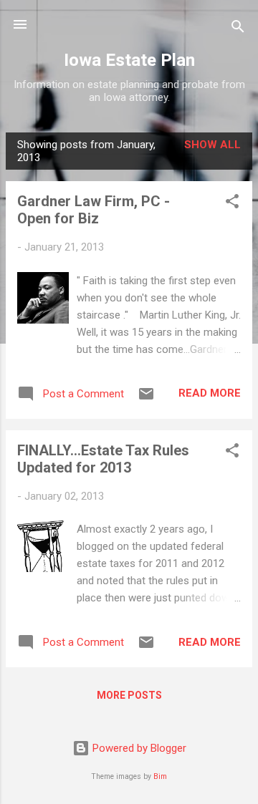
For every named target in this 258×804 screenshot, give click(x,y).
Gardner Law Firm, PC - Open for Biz (93, 210)
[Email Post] (146, 398)
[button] (232, 204)
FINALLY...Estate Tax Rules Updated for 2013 (103, 459)
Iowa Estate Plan (129, 60)
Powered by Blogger (138, 748)
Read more (209, 393)
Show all (212, 144)
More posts (129, 695)
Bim (160, 776)
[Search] (238, 29)
